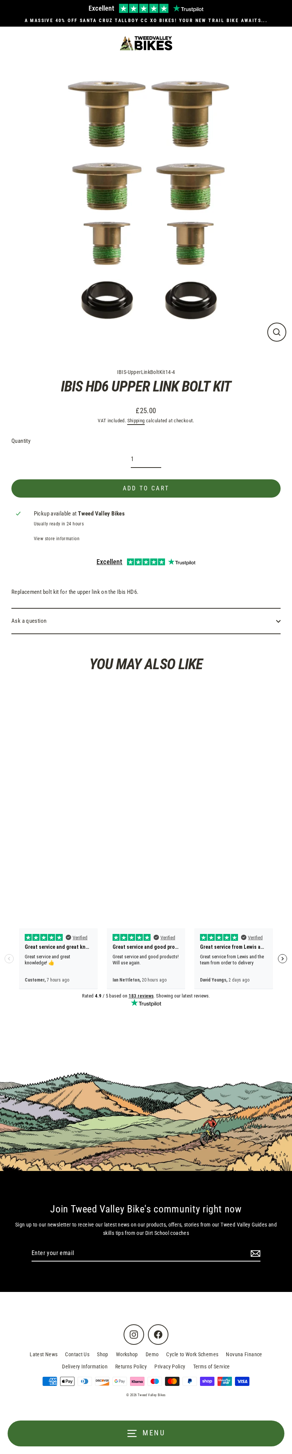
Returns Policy (131, 1366)
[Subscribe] (254, 1253)
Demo (152, 1354)
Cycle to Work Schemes (192, 1354)
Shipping (136, 420)
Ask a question (28, 620)
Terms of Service (211, 1366)
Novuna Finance (244, 1354)
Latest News (43, 1354)
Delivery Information (85, 1366)
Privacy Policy (169, 1366)
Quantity (20, 440)
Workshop (127, 1354)
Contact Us (77, 1354)
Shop (102, 1354)
